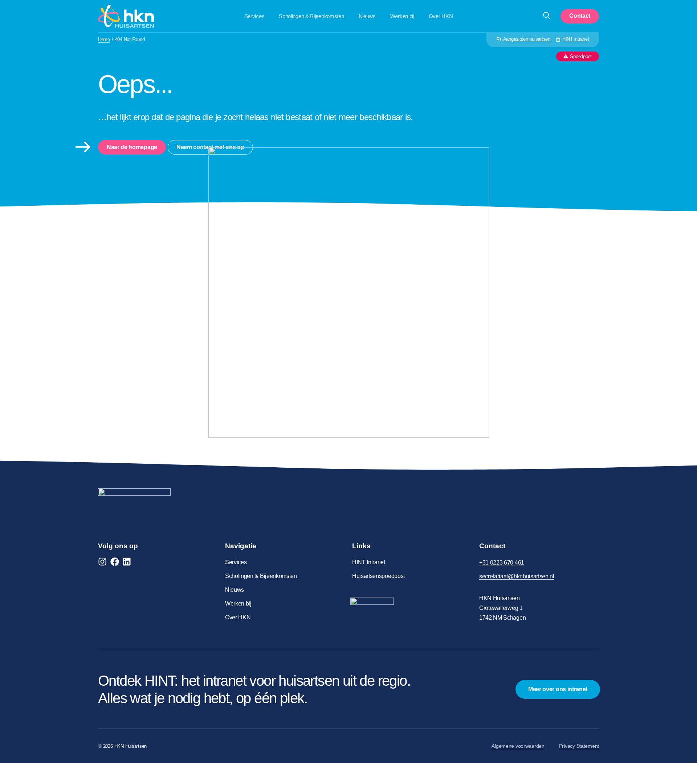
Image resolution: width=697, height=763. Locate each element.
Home (104, 39)
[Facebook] (114, 561)
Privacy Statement (579, 746)
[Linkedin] (126, 561)
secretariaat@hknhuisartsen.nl (516, 576)
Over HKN (441, 16)
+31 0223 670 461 (501, 562)
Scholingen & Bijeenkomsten (311, 16)
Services (254, 16)
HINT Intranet (368, 562)
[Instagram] (102, 561)
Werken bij (402, 16)
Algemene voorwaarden (518, 746)
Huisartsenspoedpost (378, 576)
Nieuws (367, 16)
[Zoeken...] (546, 16)
